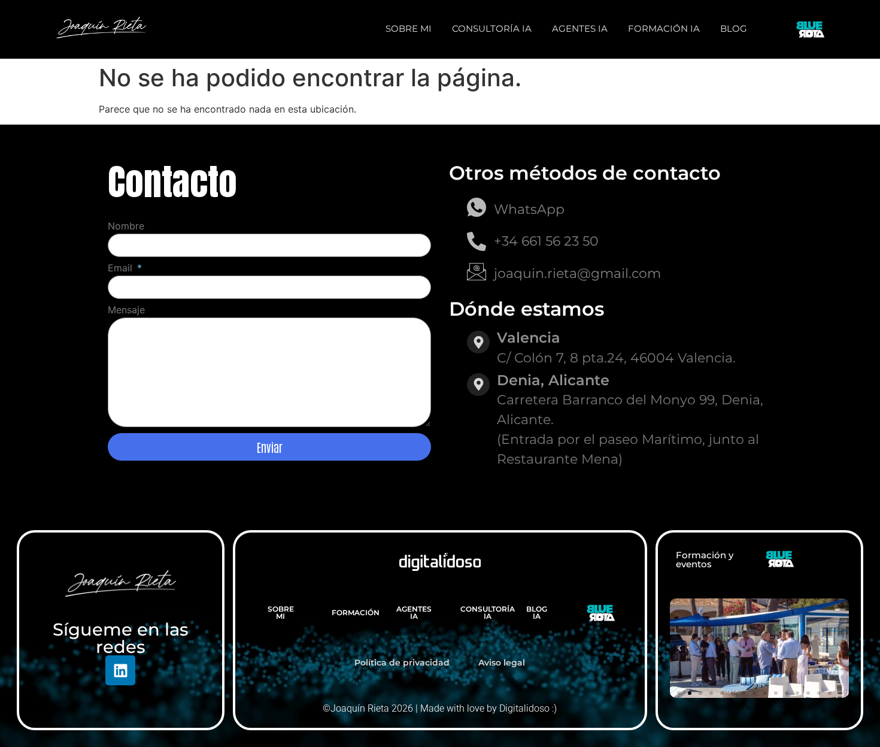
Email (121, 268)
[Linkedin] (120, 670)
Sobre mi (409, 28)
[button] (679, 648)
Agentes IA (580, 28)
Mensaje (126, 310)
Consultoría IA (492, 28)
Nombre (126, 226)
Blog (733, 28)
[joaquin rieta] (101, 27)
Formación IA (664, 28)
